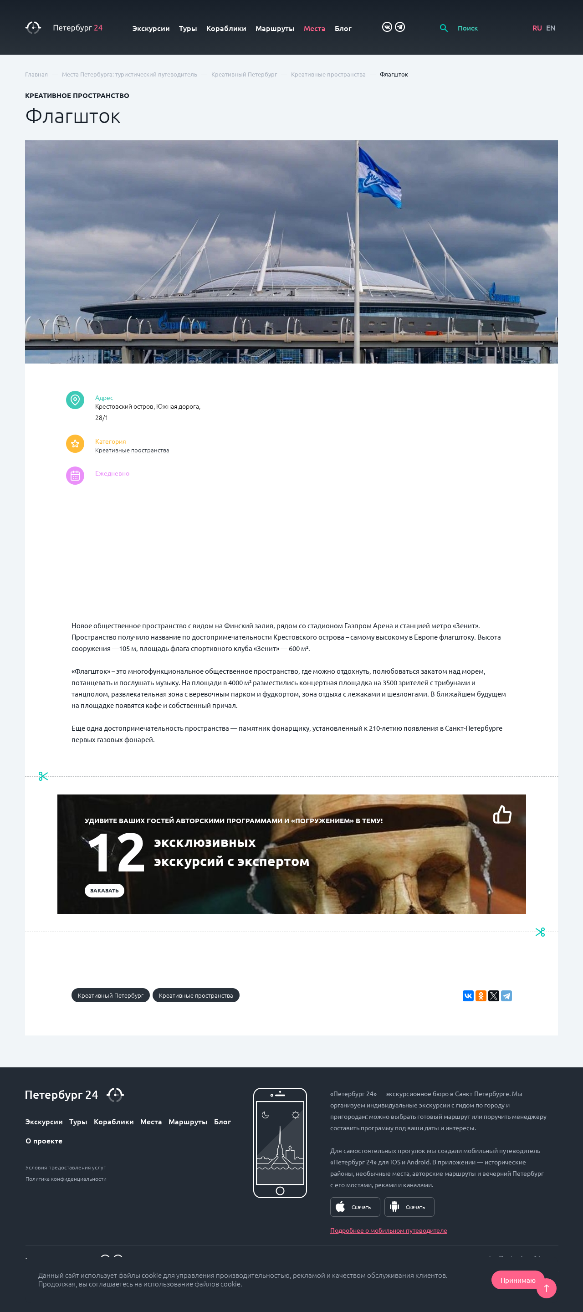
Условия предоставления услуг (66, 1167)
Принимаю (518, 1280)
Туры (188, 28)
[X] (493, 995)
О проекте (44, 1140)
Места (315, 28)
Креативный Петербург (110, 995)
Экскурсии (151, 28)
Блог (343, 28)
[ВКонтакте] (468, 995)
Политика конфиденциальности (66, 1178)
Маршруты (275, 28)
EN (551, 27)
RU (537, 27)
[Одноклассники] (481, 995)
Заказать (104, 890)
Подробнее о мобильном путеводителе (388, 1230)
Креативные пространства (132, 450)
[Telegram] (506, 995)
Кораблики (226, 28)
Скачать (361, 1206)
